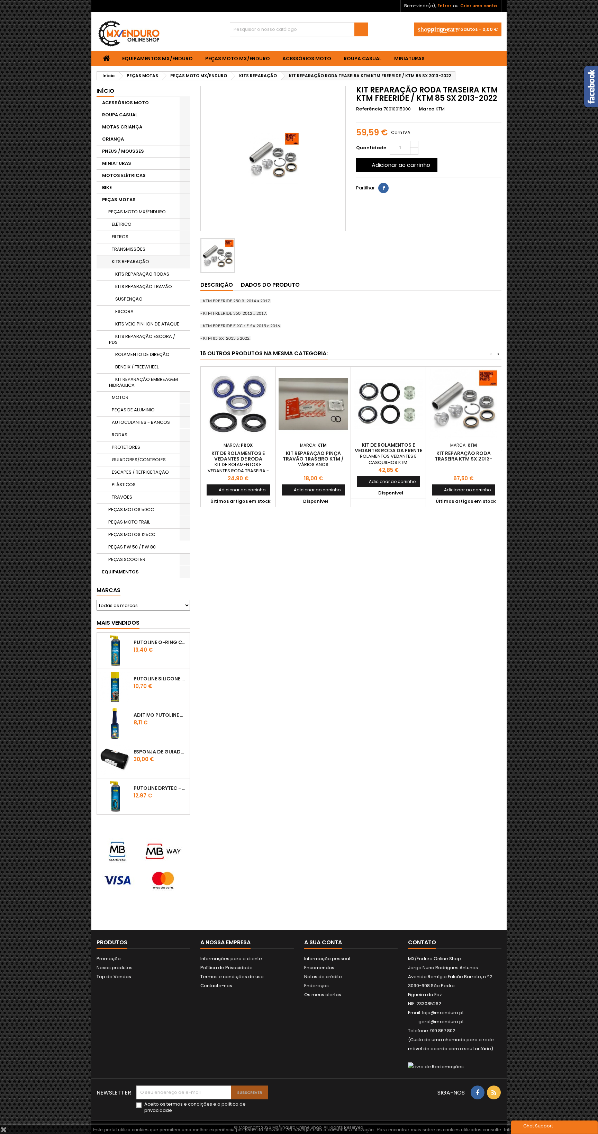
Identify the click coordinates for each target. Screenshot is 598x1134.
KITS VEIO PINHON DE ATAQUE (147, 324)
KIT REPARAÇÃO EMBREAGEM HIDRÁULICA (143, 382)
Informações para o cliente (231, 958)
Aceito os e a (195, 1107)
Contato (422, 942)
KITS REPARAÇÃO (130, 261)
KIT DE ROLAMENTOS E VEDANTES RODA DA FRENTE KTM (388, 450)
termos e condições (189, 1104)
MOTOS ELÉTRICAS (124, 175)
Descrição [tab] (216, 285)
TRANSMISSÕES (128, 249)
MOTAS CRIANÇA (122, 127)
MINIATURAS (409, 58)
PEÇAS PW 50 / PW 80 (132, 547)
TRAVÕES (122, 497)
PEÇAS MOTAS (119, 199)
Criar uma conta (478, 6)
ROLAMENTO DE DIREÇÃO (142, 354)
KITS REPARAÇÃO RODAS (142, 274)
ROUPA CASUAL (363, 58)
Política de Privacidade (226, 967)
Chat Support (538, 1126)
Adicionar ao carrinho (396, 165)
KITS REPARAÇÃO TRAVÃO (143, 286)
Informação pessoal (327, 958)
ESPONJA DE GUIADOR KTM (160, 751)
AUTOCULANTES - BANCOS (141, 422)
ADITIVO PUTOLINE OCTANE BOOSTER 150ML (160, 715)
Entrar (444, 6)
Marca (427, 109)
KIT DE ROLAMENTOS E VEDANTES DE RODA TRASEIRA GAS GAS (238, 459)
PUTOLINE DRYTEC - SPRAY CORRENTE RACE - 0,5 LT (160, 788)
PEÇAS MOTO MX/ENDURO (237, 58)
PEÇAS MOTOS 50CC (131, 509)
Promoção (109, 958)
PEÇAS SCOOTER (126, 559)
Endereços (316, 985)
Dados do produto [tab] (270, 285)
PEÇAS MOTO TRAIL (129, 522)
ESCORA (124, 311)
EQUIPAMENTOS (120, 572)
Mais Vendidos (118, 623)
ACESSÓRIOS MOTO (306, 58)
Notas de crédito (323, 976)
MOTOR (120, 397)
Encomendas (319, 967)
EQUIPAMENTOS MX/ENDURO (157, 58)
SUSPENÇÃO (129, 299)
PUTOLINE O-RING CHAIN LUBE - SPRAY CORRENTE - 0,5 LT (160, 642)
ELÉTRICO (122, 224)
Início (105, 91)
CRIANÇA (113, 139)
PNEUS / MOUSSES (123, 151)
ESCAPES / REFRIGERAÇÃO (140, 472)
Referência (369, 109)
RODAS (119, 434)
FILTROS (120, 236)
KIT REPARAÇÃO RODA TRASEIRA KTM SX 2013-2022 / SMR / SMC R (463, 459)
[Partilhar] (383, 188)
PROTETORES (126, 447)
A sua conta (323, 942)
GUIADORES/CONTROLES (139, 459)
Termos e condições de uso (232, 976)
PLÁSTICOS (124, 484)
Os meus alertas (322, 994)
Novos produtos (115, 967)
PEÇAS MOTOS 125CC (131, 534)
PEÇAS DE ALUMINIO (133, 410)
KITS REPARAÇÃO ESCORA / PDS (142, 339)
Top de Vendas (114, 976)
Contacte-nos (216, 985)
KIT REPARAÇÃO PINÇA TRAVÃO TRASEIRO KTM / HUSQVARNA (313, 459)
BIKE (107, 187)
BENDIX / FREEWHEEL (136, 367)
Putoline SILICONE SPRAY (160, 678)
